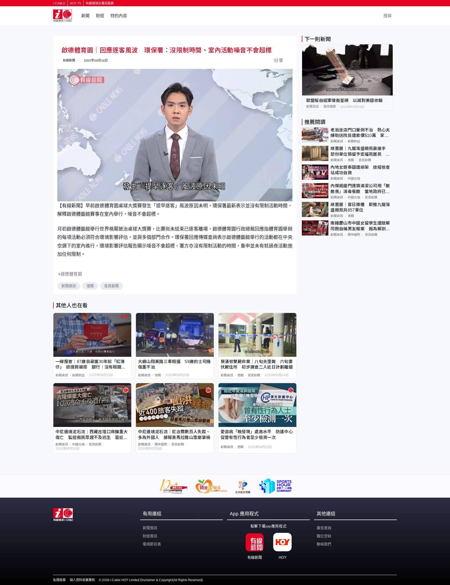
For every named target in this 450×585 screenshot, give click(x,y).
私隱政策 (59, 580)
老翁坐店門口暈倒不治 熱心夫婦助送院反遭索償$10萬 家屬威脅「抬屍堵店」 (360, 133)
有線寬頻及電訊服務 (100, 3)
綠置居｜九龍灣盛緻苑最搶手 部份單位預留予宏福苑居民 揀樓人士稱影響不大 (360, 151)
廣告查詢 (324, 528)
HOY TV (75, 3)
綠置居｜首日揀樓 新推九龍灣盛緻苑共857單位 (360, 207)
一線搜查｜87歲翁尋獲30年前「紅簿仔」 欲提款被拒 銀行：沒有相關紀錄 (90, 364)
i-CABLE (59, 3)
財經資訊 (150, 536)
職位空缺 (324, 536)
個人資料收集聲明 (82, 580)
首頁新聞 (111, 286)
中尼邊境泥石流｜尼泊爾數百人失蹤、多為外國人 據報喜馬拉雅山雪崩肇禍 (174, 434)
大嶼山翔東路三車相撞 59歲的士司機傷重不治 (174, 364)
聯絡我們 (324, 544)
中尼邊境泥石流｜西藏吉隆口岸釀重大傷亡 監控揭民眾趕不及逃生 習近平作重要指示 (91, 435)
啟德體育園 (71, 274)
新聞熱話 (78, 375)
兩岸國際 (161, 444)
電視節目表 (152, 544)
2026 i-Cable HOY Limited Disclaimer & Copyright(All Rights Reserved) (152, 580)
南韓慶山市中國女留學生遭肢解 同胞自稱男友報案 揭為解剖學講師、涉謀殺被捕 (361, 226)
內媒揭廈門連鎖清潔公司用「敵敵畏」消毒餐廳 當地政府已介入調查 (360, 189)
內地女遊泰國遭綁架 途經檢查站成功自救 (360, 170)
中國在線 (78, 444)
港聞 (90, 286)
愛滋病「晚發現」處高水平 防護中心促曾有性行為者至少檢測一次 (257, 434)
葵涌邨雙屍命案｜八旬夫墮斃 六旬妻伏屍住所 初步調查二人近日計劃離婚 (257, 364)
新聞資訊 (68, 286)
